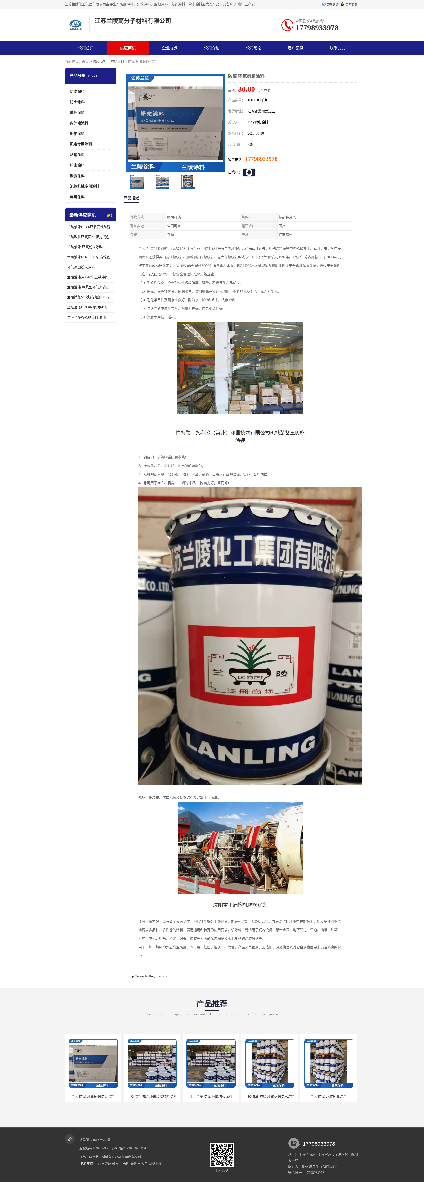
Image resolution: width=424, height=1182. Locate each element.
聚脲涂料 (77, 176)
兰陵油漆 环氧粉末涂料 (85, 247)
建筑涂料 (77, 197)
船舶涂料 (77, 134)
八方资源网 (106, 1164)
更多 (110, 215)
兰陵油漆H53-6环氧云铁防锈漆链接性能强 (90, 227)
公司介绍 (212, 48)
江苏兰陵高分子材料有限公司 (100, 1157)
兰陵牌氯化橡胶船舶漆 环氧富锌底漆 (90, 297)
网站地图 (155, 1164)
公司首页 (86, 48)
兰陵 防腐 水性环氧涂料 (270, 1096)
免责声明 (123, 1164)
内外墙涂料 (79, 123)
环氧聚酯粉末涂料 (81, 267)
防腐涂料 (117, 61)
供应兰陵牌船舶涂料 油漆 (86, 317)
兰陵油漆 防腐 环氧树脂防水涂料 (211, 1096)
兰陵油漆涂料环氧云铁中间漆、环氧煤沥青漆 (90, 277)
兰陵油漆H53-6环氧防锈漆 (87, 307)
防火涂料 (77, 102)
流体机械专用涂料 (84, 186)
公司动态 (254, 48)
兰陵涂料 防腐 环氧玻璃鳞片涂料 (93, 1096)
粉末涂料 (77, 165)
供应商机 (128, 48)
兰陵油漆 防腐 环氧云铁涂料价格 (329, 1096)
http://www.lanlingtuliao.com (149, 976)
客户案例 (296, 48)
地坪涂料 (77, 113)
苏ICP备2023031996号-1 (129, 1148)
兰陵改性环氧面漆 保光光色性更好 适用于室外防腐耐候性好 (90, 237)
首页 (85, 61)
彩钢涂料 (77, 155)
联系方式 (337, 48)
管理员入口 (139, 1164)
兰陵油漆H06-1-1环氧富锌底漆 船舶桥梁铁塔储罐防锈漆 (90, 257)
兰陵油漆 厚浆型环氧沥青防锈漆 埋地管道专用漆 (90, 287)
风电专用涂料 (81, 144)
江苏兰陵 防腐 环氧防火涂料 (151, 1096)
